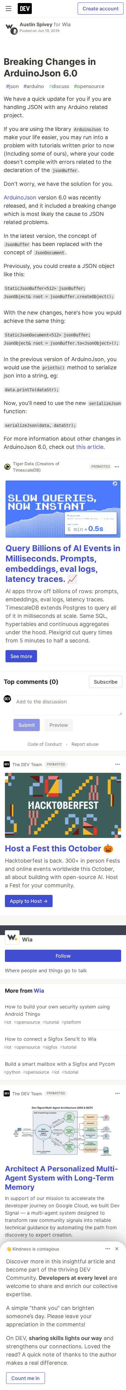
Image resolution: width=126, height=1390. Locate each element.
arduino (34, 86)
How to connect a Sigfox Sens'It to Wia (50, 1043)
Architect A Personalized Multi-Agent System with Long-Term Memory (61, 1177)
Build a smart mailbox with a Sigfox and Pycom (59, 1068)
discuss (59, 86)
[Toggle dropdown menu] (117, 467)
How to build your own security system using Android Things (57, 1014)
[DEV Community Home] (24, 8)
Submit (26, 725)
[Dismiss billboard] (117, 1249)
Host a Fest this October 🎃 (59, 848)
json (12, 86)
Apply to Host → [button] (29, 901)
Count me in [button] (25, 1378)
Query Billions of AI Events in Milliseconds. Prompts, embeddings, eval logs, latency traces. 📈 (63, 563)
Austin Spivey (36, 24)
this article (89, 447)
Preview (59, 725)
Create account (101, 8)
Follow (63, 956)
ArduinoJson (20, 197)
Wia (66, 24)
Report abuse (85, 744)
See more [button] (21, 656)
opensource (89, 86)
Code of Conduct (45, 744)
